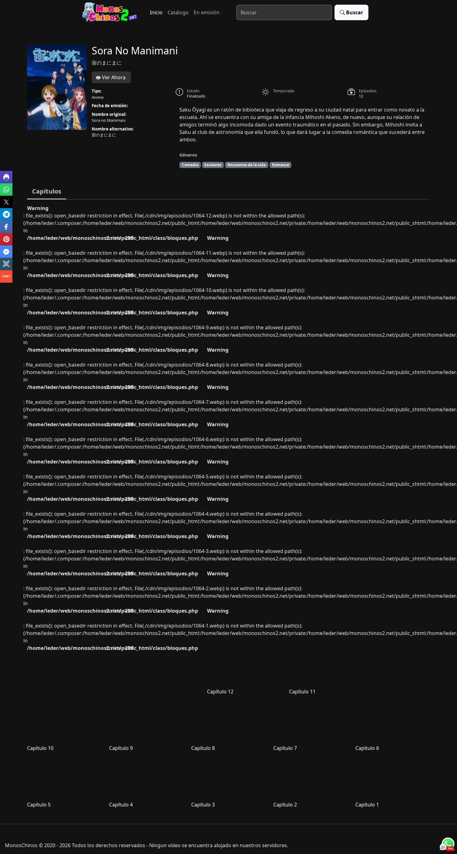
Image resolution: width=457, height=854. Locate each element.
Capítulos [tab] (46, 191)
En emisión (206, 12)
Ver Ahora (113, 77)
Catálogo (178, 12)
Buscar (354, 12)
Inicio (156, 12)
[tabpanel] (228, 509)
